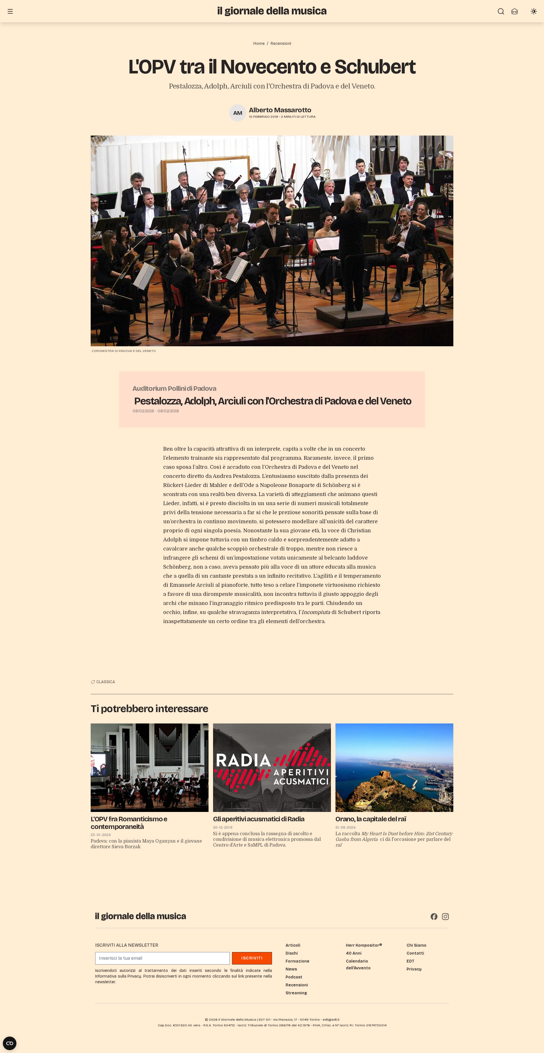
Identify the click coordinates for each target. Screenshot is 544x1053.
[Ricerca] (501, 11)
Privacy (414, 969)
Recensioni (281, 43)
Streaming (296, 993)
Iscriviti (252, 958)
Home (259, 43)
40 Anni (354, 953)
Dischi (292, 953)
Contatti (415, 953)
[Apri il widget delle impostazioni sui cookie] (9, 1043)
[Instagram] (445, 916)
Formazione (297, 961)
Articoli (293, 945)
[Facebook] (434, 916)
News (291, 969)
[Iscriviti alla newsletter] (514, 11)
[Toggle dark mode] (533, 11)
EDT (410, 961)
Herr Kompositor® (364, 945)
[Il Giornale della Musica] (272, 11)
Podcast (294, 977)
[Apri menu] (10, 11)
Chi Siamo (416, 945)
